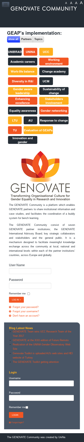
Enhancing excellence (22, 101)
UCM (46, 81)
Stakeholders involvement (54, 101)
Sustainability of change (54, 91)
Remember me (17, 293)
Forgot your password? (25, 307)
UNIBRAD (15, 52)
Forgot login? (18, 422)
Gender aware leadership (22, 91)
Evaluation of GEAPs (38, 130)
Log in (15, 299)
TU (15, 130)
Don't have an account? (25, 315)
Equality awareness (22, 110)
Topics (38, 39)
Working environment (54, 61)
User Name (17, 265)
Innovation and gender (23, 140)
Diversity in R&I (22, 81)
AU (30, 120)
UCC (46, 52)
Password (16, 279)
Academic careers (22, 61)
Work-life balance (22, 71)
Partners (26, 39)
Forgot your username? (25, 311)
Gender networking (54, 110)
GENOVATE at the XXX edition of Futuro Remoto (41, 340)
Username (15, 378)
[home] (42, 8)
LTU (15, 120)
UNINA (30, 52)
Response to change (54, 120)
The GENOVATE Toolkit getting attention (36, 361)
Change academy (54, 71)
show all (13, 39)
